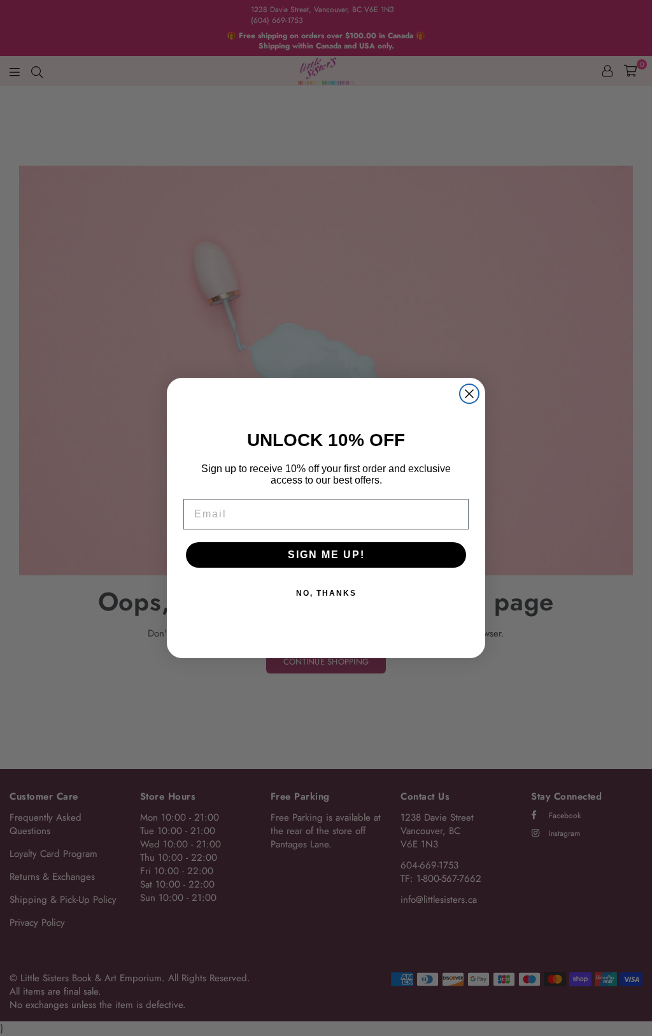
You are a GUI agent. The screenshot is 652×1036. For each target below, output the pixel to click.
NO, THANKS (326, 593)
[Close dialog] (469, 393)
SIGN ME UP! (326, 554)
